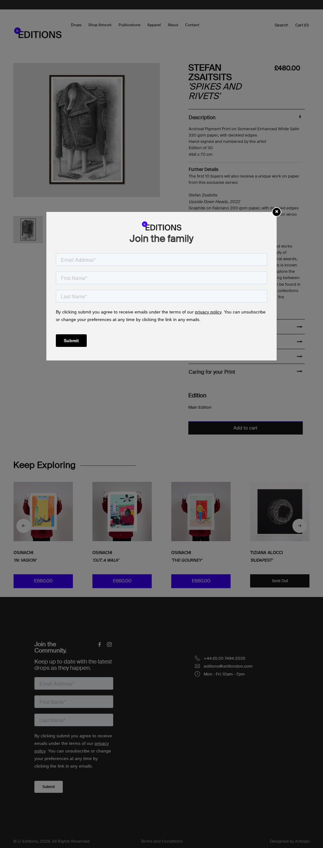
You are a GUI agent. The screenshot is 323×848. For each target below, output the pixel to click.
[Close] (276, 211)
